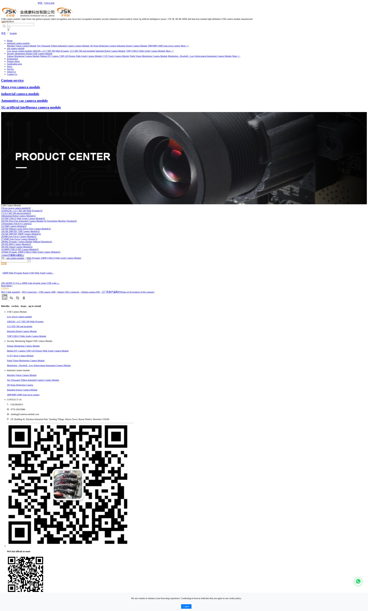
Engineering (12, 59)
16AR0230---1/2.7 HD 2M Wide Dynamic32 (21, 210)
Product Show (13, 61)
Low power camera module (19, 51)
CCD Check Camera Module (115, 56)
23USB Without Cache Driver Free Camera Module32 (26, 229)
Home (10, 40)
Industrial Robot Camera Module (110, 51)
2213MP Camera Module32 (13, 226)
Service (10, 69)
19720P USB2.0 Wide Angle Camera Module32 (23, 218)
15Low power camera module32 (16, 208)
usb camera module (15, 48)
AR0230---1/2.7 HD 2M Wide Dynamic (50, 51)
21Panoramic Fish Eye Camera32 (16, 223)
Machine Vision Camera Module (22, 46)
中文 (40, 3)
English (13, 33)
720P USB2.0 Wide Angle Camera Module (145, 51)
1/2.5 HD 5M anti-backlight (82, 51)
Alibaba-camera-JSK (90, 292)
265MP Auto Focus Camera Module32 (18, 236)
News (9, 66)
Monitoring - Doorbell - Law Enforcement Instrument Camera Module (200, 56)
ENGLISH (49, 3)
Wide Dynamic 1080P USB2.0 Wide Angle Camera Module (53, 258)
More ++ (185, 46)
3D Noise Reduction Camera (103, 46)
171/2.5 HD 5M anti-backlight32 (16, 213)
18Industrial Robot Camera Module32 (18, 216)
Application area (14, 64)
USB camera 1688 (47, 292)
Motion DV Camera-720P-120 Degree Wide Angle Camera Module (71, 56)
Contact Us (12, 74)
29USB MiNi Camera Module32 (16, 244)
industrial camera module (18, 43)
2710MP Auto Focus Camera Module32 (19, 239)
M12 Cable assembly (10, 292)
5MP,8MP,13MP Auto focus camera (164, 46)
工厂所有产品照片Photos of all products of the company (128, 292)
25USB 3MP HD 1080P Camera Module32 (21, 234)
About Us (11, 71)
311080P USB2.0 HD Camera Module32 (20, 249)
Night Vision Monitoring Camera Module (148, 56)
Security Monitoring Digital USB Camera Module (29, 53)
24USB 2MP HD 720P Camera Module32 (20, 231)
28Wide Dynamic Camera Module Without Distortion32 (26, 241)
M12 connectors (29, 292)
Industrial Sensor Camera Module (132, 46)
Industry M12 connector (68, 292)
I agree (186, 606)
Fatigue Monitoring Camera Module (23, 56)
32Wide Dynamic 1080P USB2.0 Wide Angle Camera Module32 (30, 252)
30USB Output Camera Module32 (16, 247)
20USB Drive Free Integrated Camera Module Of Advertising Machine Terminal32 (39, 221)
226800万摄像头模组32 (12, 255)
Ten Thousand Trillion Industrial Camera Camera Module (63, 46)
